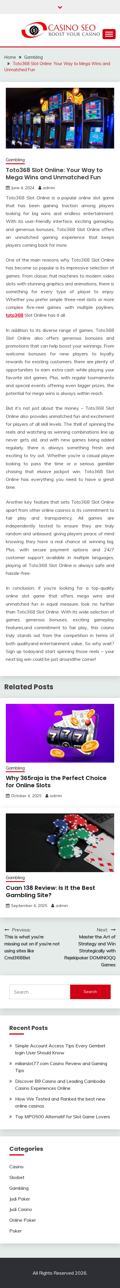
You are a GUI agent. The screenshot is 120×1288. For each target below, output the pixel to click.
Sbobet (16, 1177)
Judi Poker (19, 1199)
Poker (15, 1231)
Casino (16, 1166)
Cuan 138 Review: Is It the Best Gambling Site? (50, 891)
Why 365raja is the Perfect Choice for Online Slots (56, 781)
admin (49, 187)
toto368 (14, 315)
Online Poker (22, 1220)
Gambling (15, 159)
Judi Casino (20, 1209)
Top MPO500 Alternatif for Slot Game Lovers (62, 1116)
